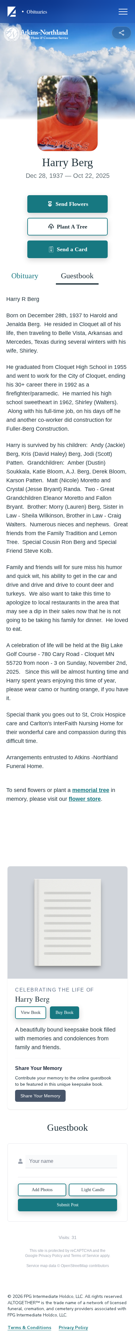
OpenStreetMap (74, 1266)
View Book (30, 1012)
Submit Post (67, 1204)
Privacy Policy (50, 1255)
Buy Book (64, 1012)
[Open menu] (123, 11)
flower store (85, 799)
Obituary (24, 276)
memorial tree (90, 790)
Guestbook (77, 276)
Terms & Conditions (29, 1328)
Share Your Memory (40, 1095)
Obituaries (37, 11)
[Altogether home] (13, 12)
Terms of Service (85, 1255)
